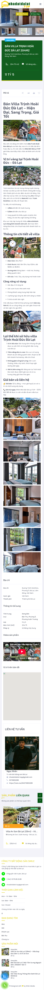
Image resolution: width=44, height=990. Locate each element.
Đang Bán (25, 614)
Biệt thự (4, 936)
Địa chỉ (6, 588)
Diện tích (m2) (8, 625)
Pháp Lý (6, 628)
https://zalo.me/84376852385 (21, 783)
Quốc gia (6, 596)
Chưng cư (5, 939)
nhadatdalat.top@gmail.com (20, 777)
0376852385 (14, 780)
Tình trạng (7, 614)
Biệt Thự (25, 617)
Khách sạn (5, 932)
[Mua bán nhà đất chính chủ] (22, 4)
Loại (4, 617)
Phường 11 (32, 617)
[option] (22, 17)
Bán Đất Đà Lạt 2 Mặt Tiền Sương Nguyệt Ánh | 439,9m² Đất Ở (26, 964)
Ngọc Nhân (12, 771)
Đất (3, 928)
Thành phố (7, 599)
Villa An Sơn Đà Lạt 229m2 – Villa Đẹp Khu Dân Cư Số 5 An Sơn (25, 952)
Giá (4, 622)
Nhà (3, 924)
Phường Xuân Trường (30, 619)
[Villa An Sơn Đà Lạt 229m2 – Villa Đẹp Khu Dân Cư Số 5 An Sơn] (22, 817)
